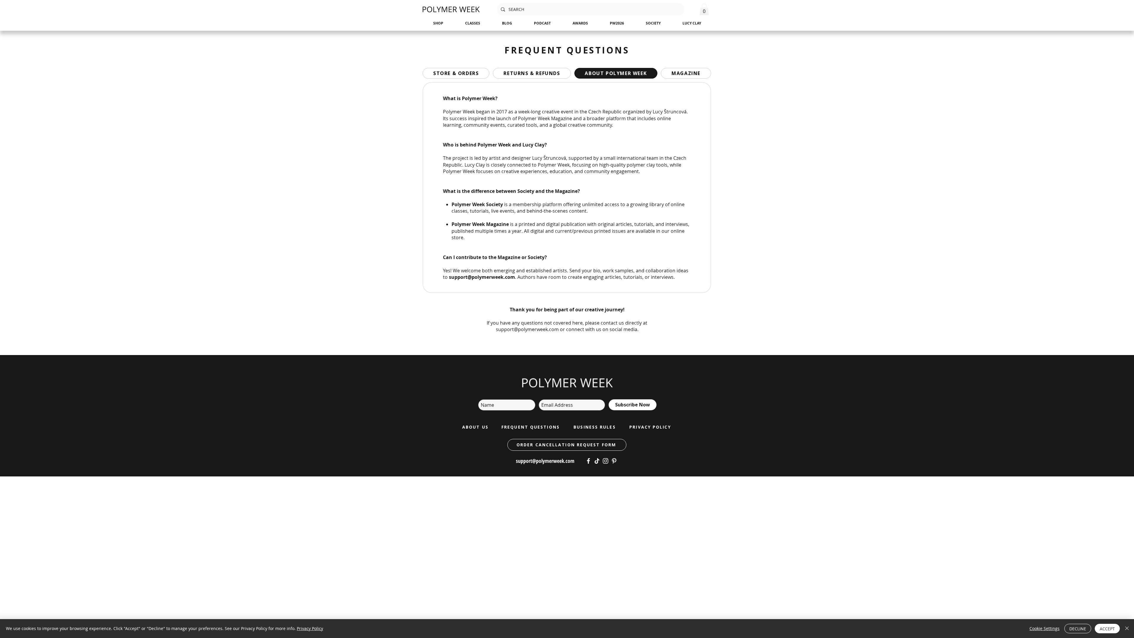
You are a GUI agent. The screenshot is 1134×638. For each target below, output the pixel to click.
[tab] (456, 73)
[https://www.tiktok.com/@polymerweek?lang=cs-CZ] (597, 461)
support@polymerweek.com (482, 277)
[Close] (1126, 628)
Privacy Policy (310, 628)
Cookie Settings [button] (1044, 628)
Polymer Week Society (477, 204)
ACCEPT (1107, 629)
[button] (704, 9)
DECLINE (1077, 629)
